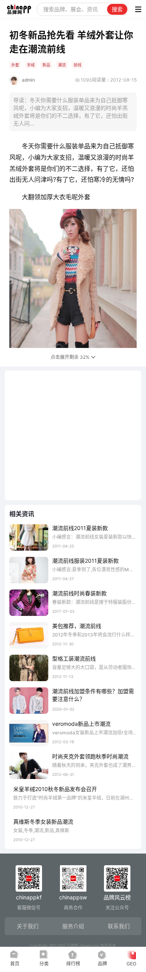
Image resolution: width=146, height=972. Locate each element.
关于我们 (28, 926)
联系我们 (119, 926)
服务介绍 (73, 926)
